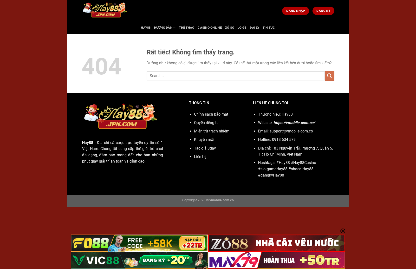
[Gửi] (329, 75)
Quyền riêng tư (206, 122)
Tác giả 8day (205, 148)
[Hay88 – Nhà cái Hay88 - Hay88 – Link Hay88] (166, 11)
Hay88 (145, 27)
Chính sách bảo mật (211, 114)
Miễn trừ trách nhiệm (211, 131)
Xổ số (229, 27)
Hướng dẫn (163, 27)
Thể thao (186, 27)
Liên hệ (200, 156)
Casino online (209, 27)
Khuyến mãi (204, 139)
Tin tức (269, 27)
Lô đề (242, 27)
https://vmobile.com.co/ (294, 122)
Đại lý (254, 27)
